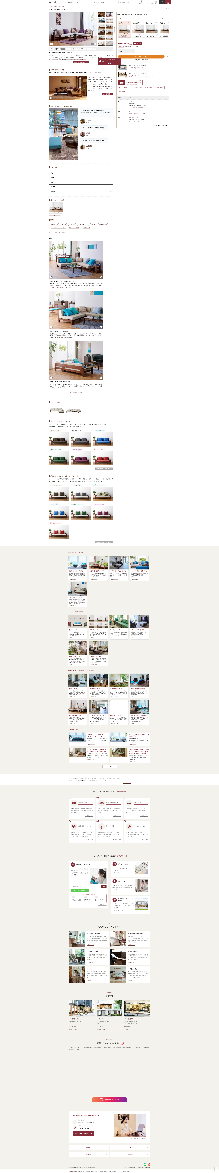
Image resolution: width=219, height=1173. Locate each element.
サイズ (52, 173)
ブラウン (72, 224)
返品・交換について (133, 117)
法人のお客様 (103, 2)
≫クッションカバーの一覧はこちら (76, 59)
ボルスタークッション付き (58, 228)
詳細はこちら (90, 816)
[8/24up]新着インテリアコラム (104, 1171)
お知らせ (130, 1147)
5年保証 (131, 111)
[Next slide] (94, 29)
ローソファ (61, 6)
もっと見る (109, 766)
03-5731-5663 (84, 1128)
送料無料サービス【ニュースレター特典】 (121, 1171)
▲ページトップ (127, 783)
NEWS (70, 1171)
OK (109, 63)
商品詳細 (53, 191)
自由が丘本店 (74, 1019)
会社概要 (88, 1154)
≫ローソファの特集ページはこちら (61, 287)
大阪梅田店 (89, 146)
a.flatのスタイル (89, 2)
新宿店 (88, 133)
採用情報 (130, 1154)
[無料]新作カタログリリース (78, 1171)
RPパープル (55, 59)
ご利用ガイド (89, 1147)
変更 (130, 97)
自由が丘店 (89, 120)
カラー (52, 177)
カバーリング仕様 (74, 228)
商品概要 (53, 186)
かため (93, 224)
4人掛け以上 (54, 224)
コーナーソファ (83, 224)
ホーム (51, 6)
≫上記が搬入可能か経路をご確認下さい (138, 107)
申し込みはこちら (118, 872)
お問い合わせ (147, 1167)
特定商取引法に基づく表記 (130, 1167)
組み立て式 (87, 228)
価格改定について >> (131, 46)
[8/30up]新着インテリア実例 (91, 1171)
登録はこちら (117, 892)
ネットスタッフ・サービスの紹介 (138, 1138)
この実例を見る (107, 94)
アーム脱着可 (103, 224)
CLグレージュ (102, 57)
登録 (104, 886)
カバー (85, 386)
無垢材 (64, 224)
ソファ (55, 6)
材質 (52, 182)
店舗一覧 (96, 2)
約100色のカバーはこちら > (104, 468)
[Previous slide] (51, 29)
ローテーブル (61, 337)
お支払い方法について (134, 121)
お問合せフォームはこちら (84, 1133)
